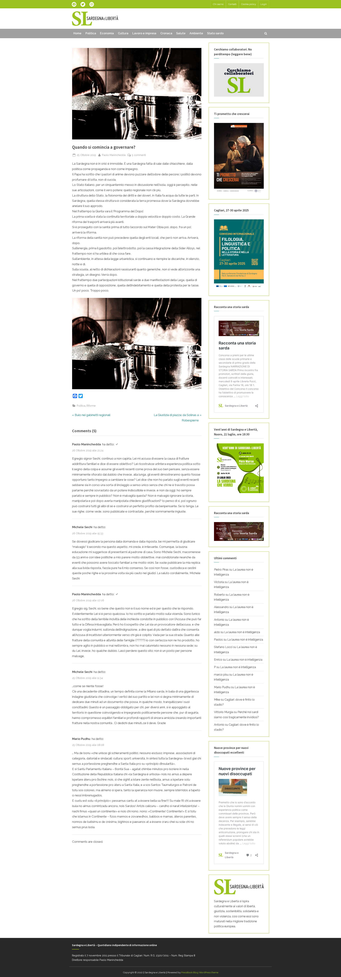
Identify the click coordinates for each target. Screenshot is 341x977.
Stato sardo (215, 33)
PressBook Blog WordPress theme (199, 972)
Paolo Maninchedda (114, 154)
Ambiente (196, 33)
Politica (90, 33)
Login (263, 4)
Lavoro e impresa (144, 33)
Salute (180, 33)
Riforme (91, 405)
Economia (107, 33)
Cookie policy (248, 4)
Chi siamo (218, 4)
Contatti (232, 4)
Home (77, 33)
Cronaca (166, 33)
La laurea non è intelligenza (242, 632)
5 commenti (139, 155)
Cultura (123, 33)
